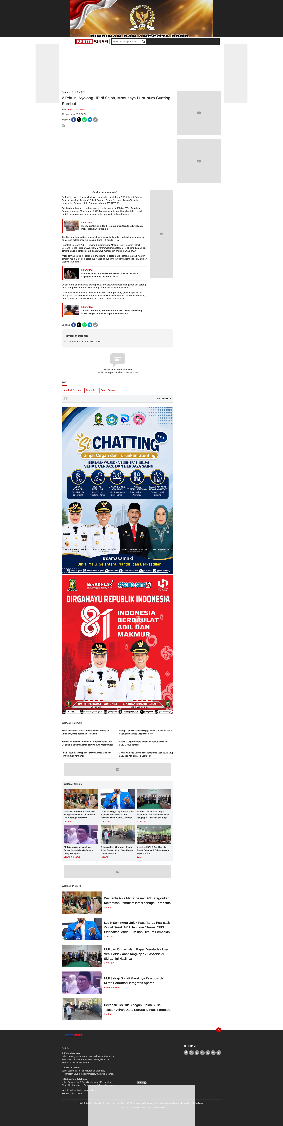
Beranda (66, 92)
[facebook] (73, 119)
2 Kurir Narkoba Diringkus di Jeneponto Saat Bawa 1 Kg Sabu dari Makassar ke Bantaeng (146, 754)
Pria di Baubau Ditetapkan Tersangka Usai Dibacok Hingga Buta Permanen (86, 754)
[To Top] (218, 1029)
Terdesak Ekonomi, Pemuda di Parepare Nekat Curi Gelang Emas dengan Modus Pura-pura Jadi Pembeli (111, 312)
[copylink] (95, 119)
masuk (79, 341)
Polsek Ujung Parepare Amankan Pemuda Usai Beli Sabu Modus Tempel (143, 743)
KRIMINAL (80, 92)
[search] (143, 41)
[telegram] (90, 119)
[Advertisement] (141, 67)
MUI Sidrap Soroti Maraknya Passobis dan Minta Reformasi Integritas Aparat (78, 850)
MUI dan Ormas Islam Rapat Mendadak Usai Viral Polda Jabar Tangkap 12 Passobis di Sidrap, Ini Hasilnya (153, 816)
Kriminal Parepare (72, 390)
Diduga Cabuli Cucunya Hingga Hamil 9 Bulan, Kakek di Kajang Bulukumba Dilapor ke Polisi (110, 275)
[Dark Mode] (72, 41)
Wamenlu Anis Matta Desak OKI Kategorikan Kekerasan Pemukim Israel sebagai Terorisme (80, 814)
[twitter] (79, 119)
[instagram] (207, 1052)
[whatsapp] (84, 119)
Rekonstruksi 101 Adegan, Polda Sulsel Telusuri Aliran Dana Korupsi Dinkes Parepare (117, 850)
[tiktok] (218, 1052)
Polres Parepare (109, 390)
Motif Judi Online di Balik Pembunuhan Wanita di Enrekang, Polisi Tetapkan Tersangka (112, 227)
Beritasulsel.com (76, 109)
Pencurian (91, 390)
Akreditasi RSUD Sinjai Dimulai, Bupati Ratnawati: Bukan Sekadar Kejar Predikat (153, 850)
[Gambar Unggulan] (117, 126)
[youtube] (213, 1052)
